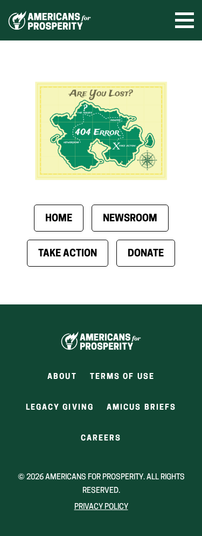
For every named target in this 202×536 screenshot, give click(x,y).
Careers (101, 442)
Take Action (67, 254)
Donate (146, 254)
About (62, 377)
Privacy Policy (101, 507)
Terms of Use (122, 377)
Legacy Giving (60, 408)
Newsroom (130, 219)
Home (58, 219)
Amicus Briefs (141, 411)
